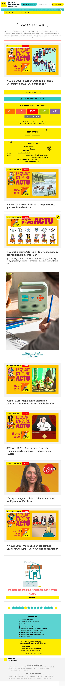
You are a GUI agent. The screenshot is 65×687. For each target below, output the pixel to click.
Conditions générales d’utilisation (17, 668)
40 (48, 608)
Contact (22, 667)
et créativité (27, 159)
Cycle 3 (32, 111)
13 (28, 608)
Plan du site (40, 667)
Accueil (8, 12)
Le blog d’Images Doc (48, 676)
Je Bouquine (20, 678)
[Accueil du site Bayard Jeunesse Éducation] (10, 4)
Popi (19, 675)
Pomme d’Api (25, 675)
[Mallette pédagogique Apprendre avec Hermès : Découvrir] (32, 578)
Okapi (25, 678)
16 (38, 608)
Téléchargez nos (32, 630)
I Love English (12, 678)
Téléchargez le (33, 626)
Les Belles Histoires (34, 675)
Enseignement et (39, 157)
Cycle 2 (21, 111)
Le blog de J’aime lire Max (29, 676)
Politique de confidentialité (32, 668)
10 (19, 608)
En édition (27, 135)
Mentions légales (49, 667)
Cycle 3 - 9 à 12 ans (19, 12)
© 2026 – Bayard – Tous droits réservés (18, 670)
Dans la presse (36, 135)
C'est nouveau (32, 132)
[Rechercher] (49, 4)
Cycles (12, 12)
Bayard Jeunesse (13, 675)
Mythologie (26, 150)
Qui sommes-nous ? (13, 667)
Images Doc (39, 676)
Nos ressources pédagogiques (21, 10)
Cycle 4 (43, 111)
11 (22, 608)
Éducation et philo (37, 155)
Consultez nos (30, 621)
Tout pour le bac (47, 678)
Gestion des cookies (45, 668)
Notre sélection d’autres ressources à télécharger (32, 123)
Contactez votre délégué (29, 4)
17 (41, 608)
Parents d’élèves (32, 667)
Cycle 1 (10, 111)
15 (35, 608)
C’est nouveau (6, 10)
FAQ (26, 667)
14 (32, 608)
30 (45, 608)
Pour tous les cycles (32, 116)
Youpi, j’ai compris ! (44, 675)
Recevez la (27, 619)
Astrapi (52, 675)
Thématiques (32, 143)
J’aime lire (19, 676)
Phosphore (39, 678)
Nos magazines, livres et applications (44, 10)
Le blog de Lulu (12, 676)
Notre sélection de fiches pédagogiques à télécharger (32, 122)
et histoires (28, 146)
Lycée (55, 111)
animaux (33, 162)
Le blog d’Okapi (31, 678)
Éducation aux (24, 153)
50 (51, 608)
